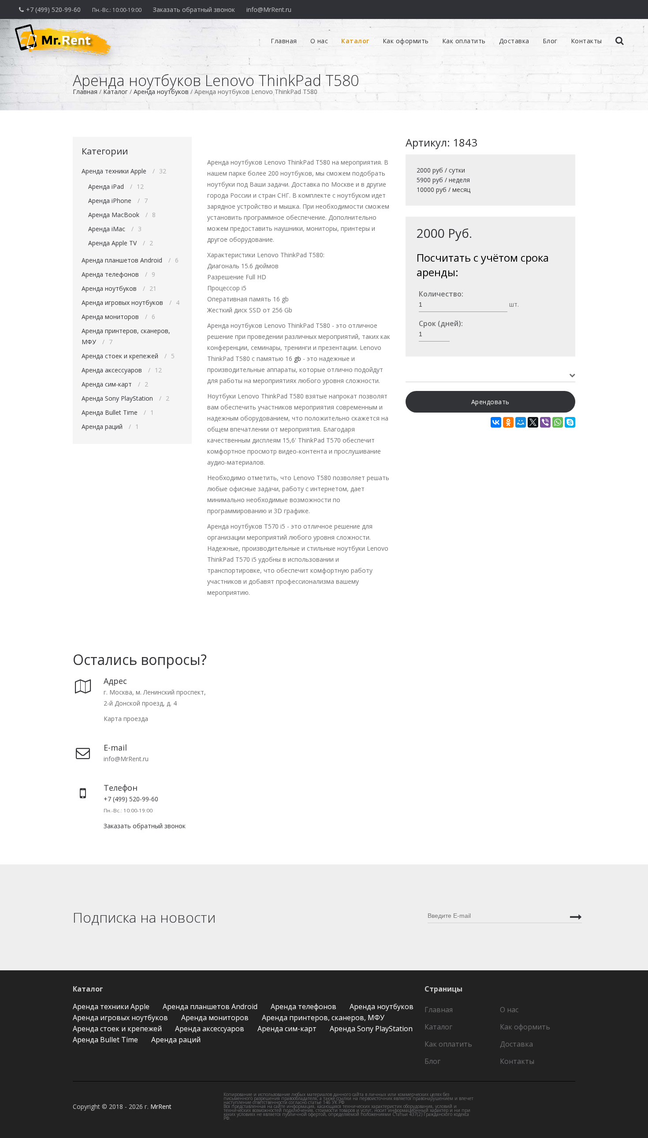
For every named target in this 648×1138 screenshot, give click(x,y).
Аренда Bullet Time (110, 412)
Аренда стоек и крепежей (120, 356)
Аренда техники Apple (114, 171)
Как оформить (406, 41)
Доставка (514, 41)
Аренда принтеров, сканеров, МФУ (323, 1017)
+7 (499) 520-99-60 (53, 9)
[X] (533, 422)
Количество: (441, 294)
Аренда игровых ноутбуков (122, 302)
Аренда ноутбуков (109, 288)
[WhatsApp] (557, 422)
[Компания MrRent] (6, 24)
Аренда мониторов (110, 316)
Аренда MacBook (113, 214)
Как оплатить (464, 41)
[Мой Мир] (520, 422)
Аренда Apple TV (112, 243)
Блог (550, 41)
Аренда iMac (106, 229)
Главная (284, 41)
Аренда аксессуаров (112, 370)
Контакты (586, 41)
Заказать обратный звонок (194, 9)
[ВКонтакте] (496, 422)
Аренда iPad (106, 186)
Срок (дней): (441, 323)
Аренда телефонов (110, 274)
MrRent (160, 1106)
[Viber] (545, 422)
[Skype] (570, 422)
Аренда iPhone (109, 200)
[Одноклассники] (508, 422)
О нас (319, 41)
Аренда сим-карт (107, 384)
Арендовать (490, 402)
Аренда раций (102, 426)
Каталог (355, 41)
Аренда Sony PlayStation (117, 398)
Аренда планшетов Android (122, 260)
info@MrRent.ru (268, 9)
